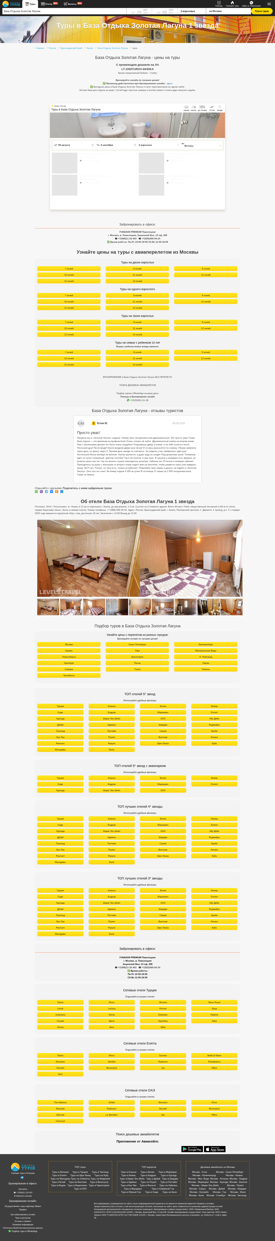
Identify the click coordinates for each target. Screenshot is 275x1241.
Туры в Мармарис (167, 1172)
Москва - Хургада (219, 1182)
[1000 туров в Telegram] (22, 1178)
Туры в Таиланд (100, 1172)
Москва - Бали (196, 1195)
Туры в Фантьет (148, 1185)
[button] (222, 125)
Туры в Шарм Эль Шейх (132, 1178)
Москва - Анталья (219, 1178)
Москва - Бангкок (238, 1182)
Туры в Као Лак (128, 1185)
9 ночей (206, 268)
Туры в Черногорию (99, 1185)
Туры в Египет (59, 1175)
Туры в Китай (58, 1182)
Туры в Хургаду (169, 1175)
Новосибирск (69, 657)
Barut (111, 1021)
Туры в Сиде (151, 1192)
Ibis (163, 1115)
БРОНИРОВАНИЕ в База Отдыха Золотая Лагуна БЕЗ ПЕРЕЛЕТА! (137, 377)
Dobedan (163, 1014)
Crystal (60, 1021)
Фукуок (111, 743)
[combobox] (64, 11)
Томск (137, 669)
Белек (163, 706)
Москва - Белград (237, 1195)
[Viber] (42, 491)
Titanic (60, 1002)
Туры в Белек (147, 1172)
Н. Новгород (205, 657)
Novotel (60, 1068)
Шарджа (163, 724)
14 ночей (137, 281)
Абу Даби (214, 718)
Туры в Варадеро (133, 1188)
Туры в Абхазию (60, 1172)
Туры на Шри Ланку (80, 1175)
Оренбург (69, 663)
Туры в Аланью (129, 1172)
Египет (214, 712)
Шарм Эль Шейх (111, 718)
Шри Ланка (163, 743)
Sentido (112, 1061)
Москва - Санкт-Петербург (229, 1172)
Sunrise (163, 1055)
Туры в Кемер (128, 1175)
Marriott (60, 1115)
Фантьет (60, 743)
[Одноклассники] (57, 491)
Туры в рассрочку (23, 1218)
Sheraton (60, 1061)
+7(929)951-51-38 (139, 400)
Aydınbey (163, 1021)
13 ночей (69, 281)
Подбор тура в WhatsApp (24, 1231)
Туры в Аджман (129, 1182)
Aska (214, 1021)
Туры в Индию (58, 1185)
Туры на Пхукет (149, 1182)
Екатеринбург (206, 644)
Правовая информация (22, 1224)
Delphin (214, 1014)
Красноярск (137, 657)
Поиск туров (262, 11)
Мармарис (163, 712)
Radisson (163, 1061)
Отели (51, 3)
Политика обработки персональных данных (23, 1228)
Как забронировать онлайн (23, 1214)
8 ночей (137, 268)
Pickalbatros (214, 1061)
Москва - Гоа (219, 1192)
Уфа (137, 650)
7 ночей (69, 268)
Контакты (23, 1189)
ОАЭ (163, 718)
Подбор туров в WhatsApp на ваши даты (137, 393)
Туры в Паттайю (168, 1182)
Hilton (214, 1068)
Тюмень (206, 669)
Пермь (205, 663)
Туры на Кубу (101, 1175)
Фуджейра (214, 724)
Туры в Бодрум (148, 1175)
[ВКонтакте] (52, 491)
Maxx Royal (214, 1002)
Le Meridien (112, 1115)
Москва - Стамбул (216, 1195)
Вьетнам (163, 737)
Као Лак (60, 737)
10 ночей (69, 275)
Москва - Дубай (217, 1188)
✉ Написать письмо (23, 1196)
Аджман (112, 724)
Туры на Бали (169, 1192)
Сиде (60, 712)
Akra (111, 1027)
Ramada (60, 1108)
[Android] (192, 1149)
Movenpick (111, 1068)
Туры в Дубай (153, 1178)
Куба (214, 743)
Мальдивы (60, 749)
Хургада (60, 718)
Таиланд (60, 731)
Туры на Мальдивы (60, 1178)
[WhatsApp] (37, 491)
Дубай (60, 724)
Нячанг (214, 737)
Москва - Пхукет (235, 1185)
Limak (60, 1008)
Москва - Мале (238, 1192)
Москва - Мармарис (198, 1182)
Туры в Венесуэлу (99, 1182)
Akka (163, 1027)
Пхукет (111, 737)
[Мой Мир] (62, 491)
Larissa (111, 1008)
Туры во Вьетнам (78, 1182)
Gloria (112, 1014)
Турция (60, 706)
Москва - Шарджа (237, 1188)
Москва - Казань (234, 1175)
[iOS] (215, 1149)
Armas (60, 1027)
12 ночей (206, 275)
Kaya (214, 1008)
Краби (214, 731)
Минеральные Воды (205, 650)
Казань (69, 650)
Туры (32, 4)
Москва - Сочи (199, 1172)
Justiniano (60, 1014)
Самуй (163, 731)
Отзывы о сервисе (23, 1221)
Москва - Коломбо (199, 1192)
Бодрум (112, 712)
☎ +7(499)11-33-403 (126, 238)
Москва (69, 644)
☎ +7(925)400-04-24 (149, 238)
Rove (214, 1102)
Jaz (163, 1068)
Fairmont (60, 1121)
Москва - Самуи (197, 1188)
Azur (60, 1074)
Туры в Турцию (80, 1172)
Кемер (214, 706)
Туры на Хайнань (168, 1185)
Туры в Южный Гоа (131, 1192)
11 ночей (137, 275)
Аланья (112, 706)
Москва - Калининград (204, 1175)
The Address (60, 1102)
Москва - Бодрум (238, 1178)
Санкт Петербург (137, 644)
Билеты (75, 3)
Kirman (163, 1008)
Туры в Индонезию (77, 1185)
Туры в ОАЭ (80, 1188)
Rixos (111, 1002)
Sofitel (112, 1102)
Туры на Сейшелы (80, 1178)
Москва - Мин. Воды (198, 1178)
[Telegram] (47, 491)
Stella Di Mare (214, 1055)
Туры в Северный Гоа (163, 1188)
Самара (69, 669)
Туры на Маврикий (100, 1178)
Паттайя (111, 731)
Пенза (137, 663)
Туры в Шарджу (170, 1178)
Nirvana (163, 1002)
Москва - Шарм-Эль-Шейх (205, 1185)
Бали (111, 749)
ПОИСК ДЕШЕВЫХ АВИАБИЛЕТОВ (137, 385)
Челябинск (68, 675)
